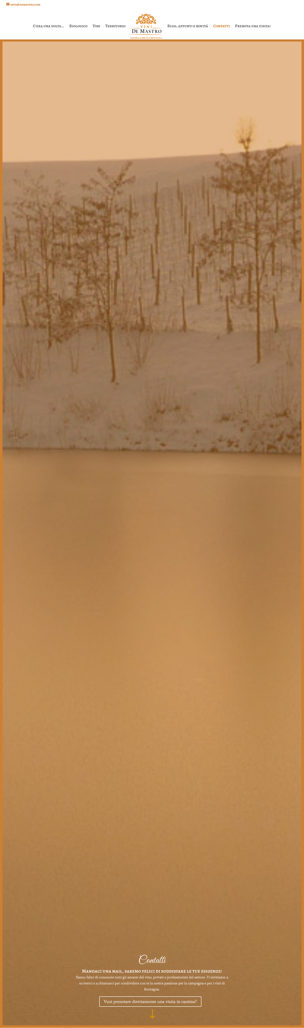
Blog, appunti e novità (187, 27)
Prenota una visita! (253, 27)
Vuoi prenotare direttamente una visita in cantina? (150, 1001)
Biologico (78, 27)
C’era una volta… (48, 27)
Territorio (115, 27)
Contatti (221, 27)
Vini (96, 27)
